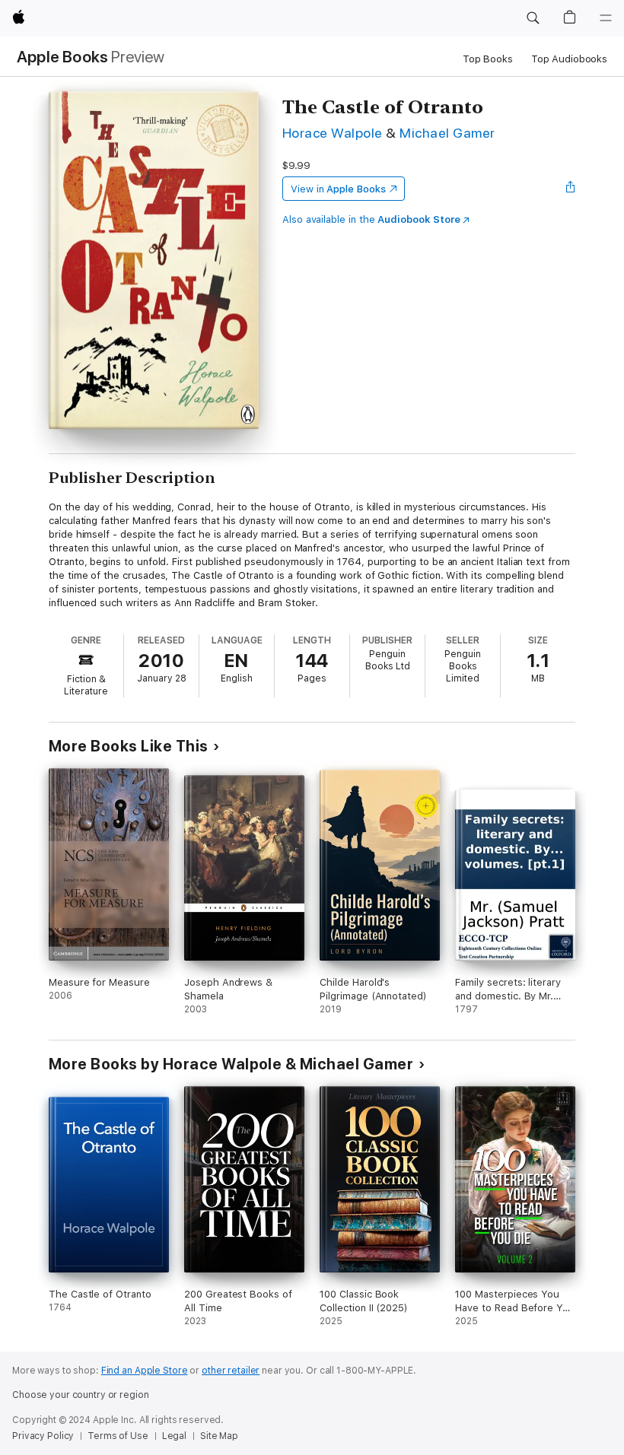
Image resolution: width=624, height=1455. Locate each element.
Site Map (219, 1436)
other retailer (230, 1370)
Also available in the (371, 219)
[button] (532, 18)
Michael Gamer (447, 133)
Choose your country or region (80, 1395)
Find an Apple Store (144, 1370)
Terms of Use (118, 1436)
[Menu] (605, 18)
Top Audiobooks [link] (569, 59)
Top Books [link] (488, 59)
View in (338, 189)
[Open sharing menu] (571, 189)
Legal (174, 1436)
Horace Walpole (332, 133)
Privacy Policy (43, 1436)
